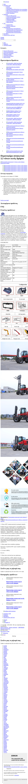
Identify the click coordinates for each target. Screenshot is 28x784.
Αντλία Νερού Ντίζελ (11, 21)
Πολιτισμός (9, 8)
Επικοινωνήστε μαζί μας (9, 35)
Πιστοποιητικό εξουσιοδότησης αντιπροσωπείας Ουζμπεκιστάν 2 (13, 32)
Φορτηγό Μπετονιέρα (11, 15)
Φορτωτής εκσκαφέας (11, 18)
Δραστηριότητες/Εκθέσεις (12, 12)
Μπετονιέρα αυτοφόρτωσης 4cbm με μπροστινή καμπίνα (14, 88)
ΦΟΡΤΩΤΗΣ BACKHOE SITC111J (14, 104)
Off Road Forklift (10, 19)
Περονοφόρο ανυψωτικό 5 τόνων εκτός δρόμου (14, 607)
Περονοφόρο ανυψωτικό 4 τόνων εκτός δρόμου (14, 590)
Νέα (4, 23)
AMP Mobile (21, 627)
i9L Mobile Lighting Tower (12, 116)
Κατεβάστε (5, 33)
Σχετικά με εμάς (7, 5)
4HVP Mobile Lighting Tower (13, 112)
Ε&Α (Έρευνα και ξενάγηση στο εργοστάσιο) (16, 10)
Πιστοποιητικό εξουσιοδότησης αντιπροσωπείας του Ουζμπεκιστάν (14, 29)
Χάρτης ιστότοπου (13, 627)
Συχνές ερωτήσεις (10, 13)
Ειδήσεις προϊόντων (10, 26)
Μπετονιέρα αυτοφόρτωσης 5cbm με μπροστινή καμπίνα (14, 129)
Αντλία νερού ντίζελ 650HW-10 (13, 108)
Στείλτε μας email (5, 200)
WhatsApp (5, 633)
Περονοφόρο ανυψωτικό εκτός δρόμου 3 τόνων (15, 599)
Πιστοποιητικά (6, 27)
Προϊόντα (5, 14)
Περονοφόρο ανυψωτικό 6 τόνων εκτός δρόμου (14, 582)
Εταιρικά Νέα (9, 24)
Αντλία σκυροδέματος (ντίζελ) (13, 17)
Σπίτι (4, 4)
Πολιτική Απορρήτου (5, 628)
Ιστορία (8, 6)
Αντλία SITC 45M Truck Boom (13, 64)
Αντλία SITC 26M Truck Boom (13, 119)
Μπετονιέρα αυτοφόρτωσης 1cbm (14, 152)
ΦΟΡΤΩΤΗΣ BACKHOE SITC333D (15, 69)
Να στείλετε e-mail (5, 631)
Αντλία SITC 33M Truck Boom (13, 123)
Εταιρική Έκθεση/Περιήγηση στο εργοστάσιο (16, 9)
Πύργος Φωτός (9, 22)
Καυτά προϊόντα (4, 627)
